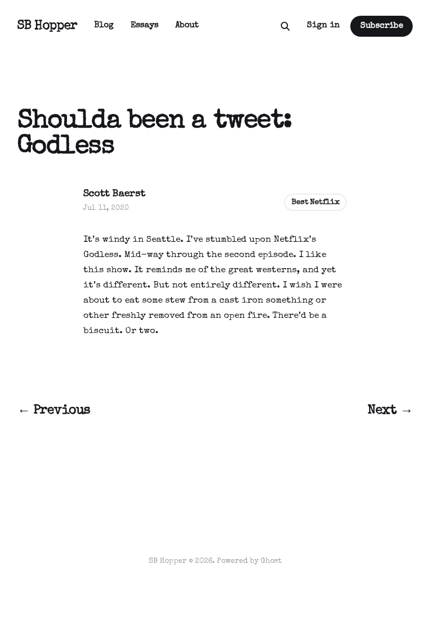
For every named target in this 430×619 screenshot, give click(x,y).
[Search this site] (285, 26)
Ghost (271, 561)
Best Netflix (315, 202)
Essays (144, 26)
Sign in (323, 26)
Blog (104, 26)
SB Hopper (47, 26)
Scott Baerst (114, 194)
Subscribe (381, 26)
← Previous (53, 410)
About (187, 26)
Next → (390, 410)
